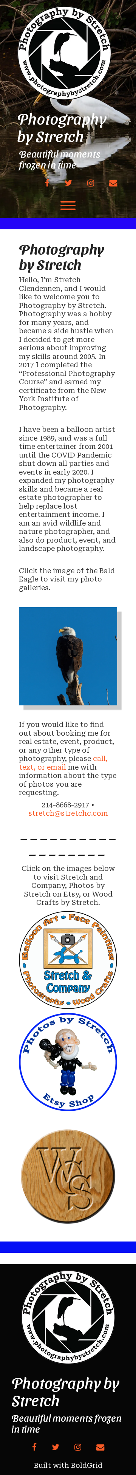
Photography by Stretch (62, 127)
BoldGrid (86, 1465)
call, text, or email (63, 763)
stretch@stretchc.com (68, 813)
